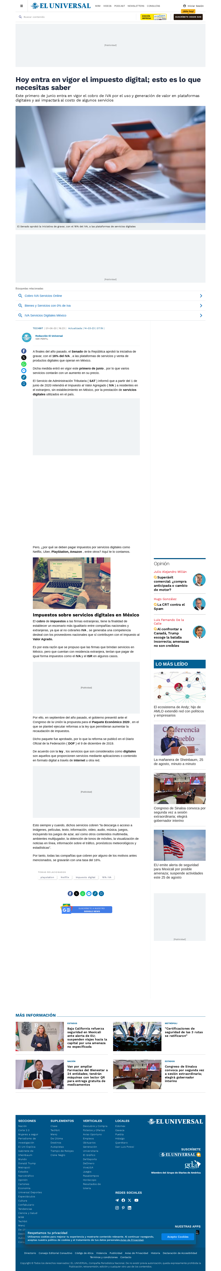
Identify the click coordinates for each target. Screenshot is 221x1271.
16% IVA (106, 877)
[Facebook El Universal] (123, 1201)
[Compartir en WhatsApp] (23, 364)
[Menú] (22, 6)
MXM (97, 5)
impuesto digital (86, 877)
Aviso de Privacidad (136, 1253)
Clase (54, 1126)
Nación (22, 1126)
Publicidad (116, 1253)
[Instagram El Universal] (117, 1208)
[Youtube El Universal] (136, 1201)
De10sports (90, 1159)
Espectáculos (26, 1196)
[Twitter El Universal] (129, 1201)
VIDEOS (107, 5)
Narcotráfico (26, 1175)
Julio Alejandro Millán (170, 571)
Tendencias (25, 1208)
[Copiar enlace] (23, 377)
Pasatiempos (91, 1175)
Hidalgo (120, 1138)
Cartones (23, 1184)
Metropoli (24, 1167)
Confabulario (26, 1204)
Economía (24, 1188)
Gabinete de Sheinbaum (25, 1153)
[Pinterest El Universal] (123, 1208)
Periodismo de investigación (27, 1140)
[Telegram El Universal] (117, 1201)
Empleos (88, 1138)
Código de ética (84, 1253)
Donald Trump (27, 1163)
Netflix (65, 877)
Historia (155, 1253)
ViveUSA (88, 1167)
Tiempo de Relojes (62, 1151)
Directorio (30, 1253)
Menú (21, 1225)
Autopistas (57, 1146)
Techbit (38, 328)
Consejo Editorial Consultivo (55, 1253)
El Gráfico (89, 1155)
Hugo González (165, 599)
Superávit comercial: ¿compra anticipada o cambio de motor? (170, 583)
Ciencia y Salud (27, 1213)
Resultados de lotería (92, 1186)
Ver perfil (41, 339)
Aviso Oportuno (92, 1134)
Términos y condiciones (104, 1257)
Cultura (22, 1200)
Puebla (119, 1134)
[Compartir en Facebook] (23, 351)
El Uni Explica (27, 1146)
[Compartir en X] (23, 357)
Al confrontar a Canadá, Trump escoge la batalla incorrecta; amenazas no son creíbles (171, 637)
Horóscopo (89, 1180)
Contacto (125, 1257)
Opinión (161, 563)
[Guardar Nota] (23, 383)
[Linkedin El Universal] (129, 1208)
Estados (23, 1171)
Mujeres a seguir (28, 1134)
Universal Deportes (30, 1192)
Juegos (87, 1171)
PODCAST (119, 5)
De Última (57, 1138)
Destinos (56, 1142)
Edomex (120, 1126)
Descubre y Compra (95, 1126)
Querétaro (121, 1142)
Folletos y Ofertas (94, 1130)
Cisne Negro (58, 1155)
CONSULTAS (153, 5)
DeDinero (88, 1163)
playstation (47, 877)
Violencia (101, 1253)
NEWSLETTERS (136, 5)
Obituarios (89, 1142)
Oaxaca (119, 1130)
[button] (188, 17)
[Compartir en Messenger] (23, 370)
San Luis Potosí (124, 1146)
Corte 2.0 (24, 1130)
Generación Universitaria (90, 1148)
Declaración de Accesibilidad (180, 1253)
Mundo (22, 1159)
